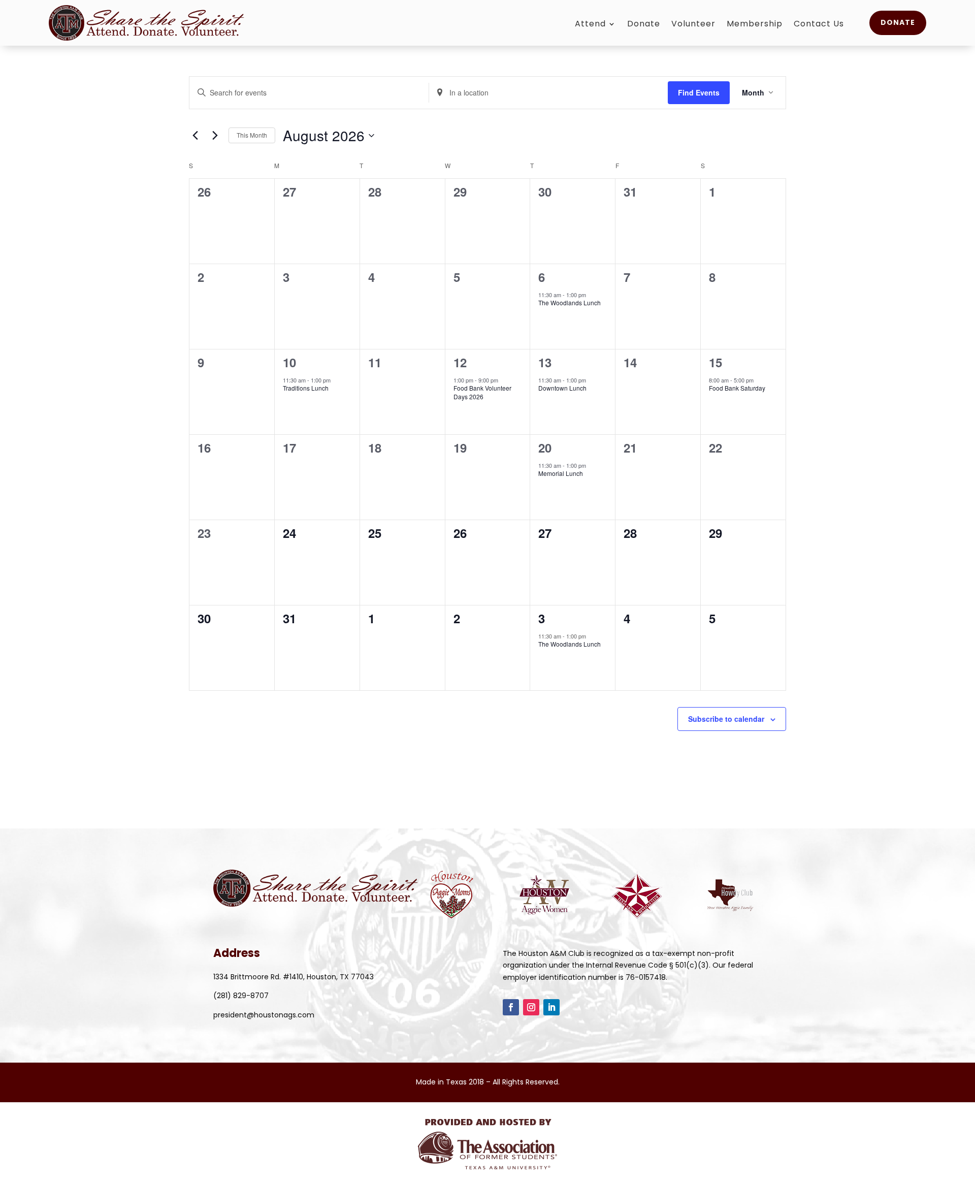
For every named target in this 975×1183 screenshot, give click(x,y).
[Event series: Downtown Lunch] (591, 380)
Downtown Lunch (562, 387)
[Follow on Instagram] (531, 1007)
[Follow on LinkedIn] (551, 1007)
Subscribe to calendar (726, 719)
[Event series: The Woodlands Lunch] (591, 295)
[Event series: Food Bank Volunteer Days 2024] (503, 380)
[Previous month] (195, 136)
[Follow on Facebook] (511, 1007)
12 (460, 362)
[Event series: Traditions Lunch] (335, 380)
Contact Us (819, 24)
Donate (643, 24)
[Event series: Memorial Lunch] (591, 465)
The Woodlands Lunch (569, 302)
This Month (252, 135)
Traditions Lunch (306, 387)
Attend (590, 24)
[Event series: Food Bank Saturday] (758, 380)
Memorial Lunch (560, 473)
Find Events (699, 92)
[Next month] (215, 136)
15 (715, 362)
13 (544, 362)
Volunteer (693, 24)
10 (289, 362)
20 (544, 447)
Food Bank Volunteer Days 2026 (482, 392)
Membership (755, 24)
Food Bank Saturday (737, 387)
